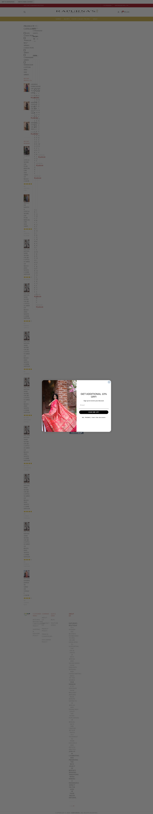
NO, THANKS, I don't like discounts (94, 417)
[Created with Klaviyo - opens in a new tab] (76, 433)
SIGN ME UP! (93, 412)
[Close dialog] (109, 382)
